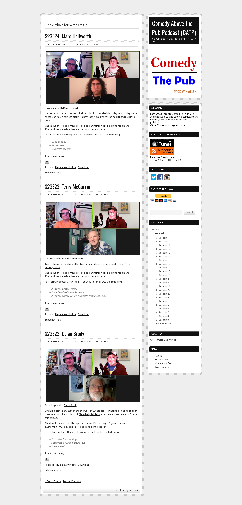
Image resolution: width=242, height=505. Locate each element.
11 (172, 160)
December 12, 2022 (56, 341)
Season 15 (164, 260)
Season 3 (164, 297)
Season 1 (164, 237)
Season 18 (164, 271)
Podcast (73, 44)
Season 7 (164, 312)
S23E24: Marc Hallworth (68, 36)
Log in (158, 355)
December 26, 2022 (56, 44)
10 (169, 160)
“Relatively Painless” (89, 414)
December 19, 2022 (56, 194)
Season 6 (164, 308)
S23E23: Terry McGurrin (67, 186)
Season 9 (164, 319)
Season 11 (164, 245)
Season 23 (85, 44)
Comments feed (164, 363)
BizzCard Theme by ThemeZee (125, 490)
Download (83, 167)
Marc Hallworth (71, 108)
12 (176, 160)
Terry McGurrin (75, 258)
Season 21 (164, 286)
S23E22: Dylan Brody (64, 333)
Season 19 (164, 275)
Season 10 (164, 241)
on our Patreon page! (97, 125)
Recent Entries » (72, 481)
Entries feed (162, 359)
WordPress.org (163, 367)
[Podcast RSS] (162, 154)
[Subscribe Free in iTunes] (162, 146)
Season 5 (164, 304)
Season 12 (164, 249)
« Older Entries (53, 481)
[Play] (47, 162)
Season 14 (164, 256)
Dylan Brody (70, 405)
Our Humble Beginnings (163, 339)
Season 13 (164, 252)
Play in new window (65, 167)
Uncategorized (163, 323)
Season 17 (164, 267)
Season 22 (164, 290)
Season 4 (164, 301)
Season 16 (164, 263)
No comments (101, 44)
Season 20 (164, 282)
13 (179, 160)
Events (159, 229)
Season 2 (164, 278)
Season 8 (164, 316)
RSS (59, 172)
